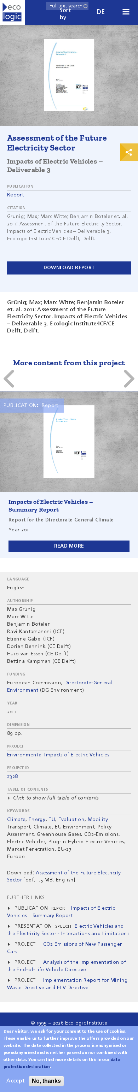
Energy (37, 819)
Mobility (98, 819)
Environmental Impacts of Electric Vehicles (58, 754)
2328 (12, 776)
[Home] (12, 12)
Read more (69, 546)
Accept (15, 1081)
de (100, 12)
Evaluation (71, 819)
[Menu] (125, 12)
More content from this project (69, 362)
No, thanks (46, 1081)
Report (15, 195)
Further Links (26, 897)
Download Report (69, 267)
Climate (16, 819)
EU (51, 819)
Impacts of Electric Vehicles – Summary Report (50, 505)
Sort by (65, 14)
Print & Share (129, 152)
